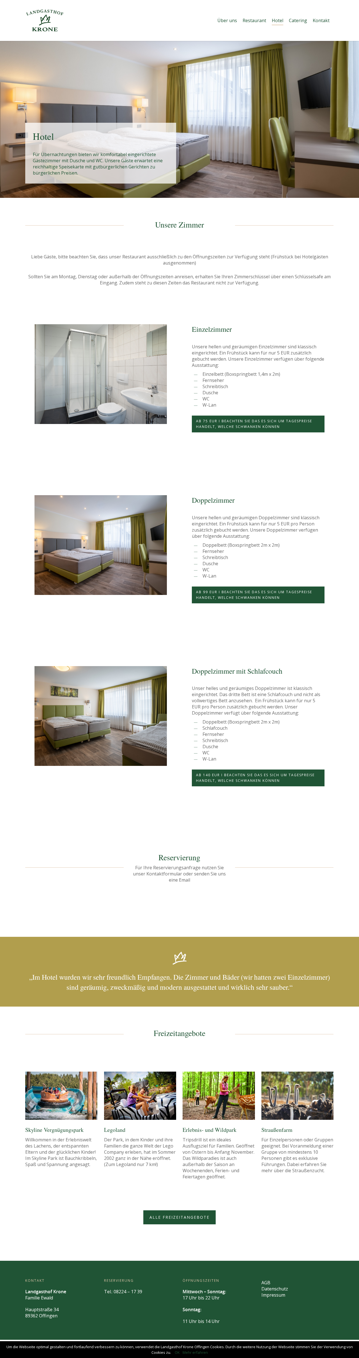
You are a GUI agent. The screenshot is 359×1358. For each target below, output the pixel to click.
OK (177, 1352)
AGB (265, 1283)
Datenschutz (274, 1289)
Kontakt (321, 20)
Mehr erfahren (195, 1352)
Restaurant (254, 20)
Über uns (227, 20)
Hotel (277, 20)
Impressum (273, 1295)
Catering (298, 20)
